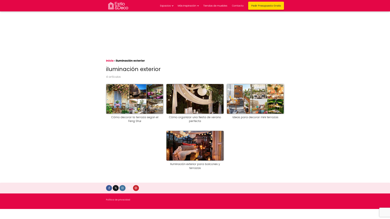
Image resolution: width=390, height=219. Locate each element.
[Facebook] (109, 188)
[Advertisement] (195, 34)
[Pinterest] (136, 188)
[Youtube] (129, 188)
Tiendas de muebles (215, 5)
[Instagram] (122, 188)
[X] (116, 188)
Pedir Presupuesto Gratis (266, 5)
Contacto (238, 5)
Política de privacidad (118, 199)
